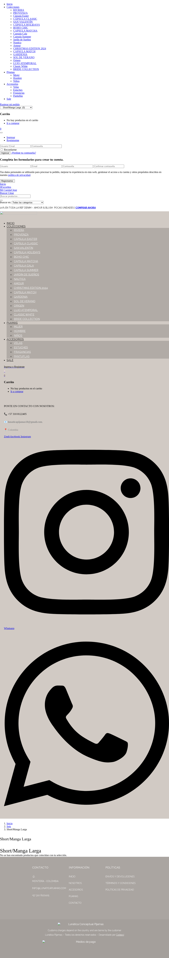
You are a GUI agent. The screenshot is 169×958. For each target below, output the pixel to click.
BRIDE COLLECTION (26, 69)
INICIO (72, 876)
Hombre (17, 78)
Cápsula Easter (21, 15)
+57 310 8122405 (40, 895)
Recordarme (10, 149)
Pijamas (11, 72)
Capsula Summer (22, 36)
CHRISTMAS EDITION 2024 (29, 48)
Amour (17, 45)
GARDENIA (20, 54)
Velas (16, 87)
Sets (9, 826)
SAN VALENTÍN (23, 21)
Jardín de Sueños (22, 39)
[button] (0, 128)
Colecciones (13, 7)
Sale (9, 98)
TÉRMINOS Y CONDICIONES (120, 883)
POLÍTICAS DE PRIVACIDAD (119, 889)
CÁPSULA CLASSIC (25, 18)
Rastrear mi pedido (10, 104)
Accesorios (12, 84)
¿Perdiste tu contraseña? (23, 152)
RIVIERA (18, 10)
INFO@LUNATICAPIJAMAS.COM (49, 888)
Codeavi (120, 934)
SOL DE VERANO (23, 57)
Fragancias (18, 93)
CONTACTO (75, 903)
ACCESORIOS (76, 889)
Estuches (17, 90)
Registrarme (13, 140)
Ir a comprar (13, 123)
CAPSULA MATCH (24, 51)
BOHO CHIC (20, 27)
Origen (16, 60)
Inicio (10, 4)
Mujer (16, 75)
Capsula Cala (20, 33)
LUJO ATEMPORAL (24, 63)
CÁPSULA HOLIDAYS (26, 24)
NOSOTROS (75, 883)
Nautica (17, 42)
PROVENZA (20, 13)
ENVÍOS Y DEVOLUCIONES (120, 876)
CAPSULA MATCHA (25, 30)
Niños (16, 81)
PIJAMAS (73, 896)
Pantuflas (18, 95)
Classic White (20, 66)
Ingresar (11, 137)
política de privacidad (19, 175)
